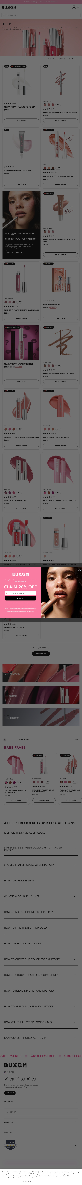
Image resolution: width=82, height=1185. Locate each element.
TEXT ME (20, 598)
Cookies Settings (28, 1182)
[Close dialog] (79, 569)
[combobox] (8, 593)
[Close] (79, 1172)
